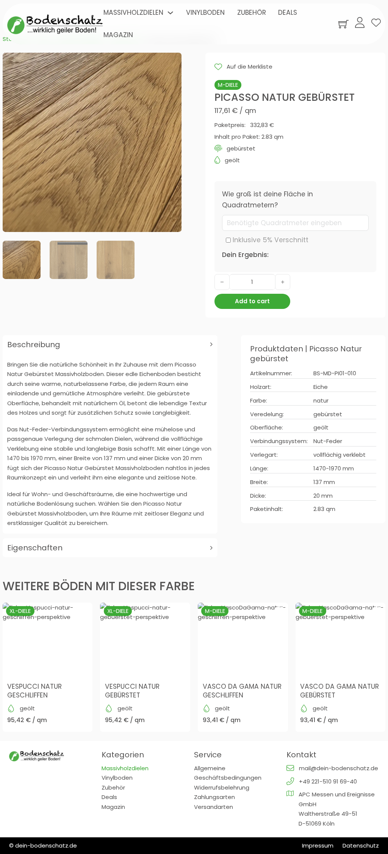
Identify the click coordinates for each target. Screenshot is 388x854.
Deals (287, 12)
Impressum (317, 845)
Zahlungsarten (214, 797)
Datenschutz (361, 845)
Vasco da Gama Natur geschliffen (242, 691)
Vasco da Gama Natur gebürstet (339, 691)
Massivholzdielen (133, 12)
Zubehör (251, 12)
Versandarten (213, 807)
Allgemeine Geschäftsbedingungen (227, 773)
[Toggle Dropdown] (170, 12)
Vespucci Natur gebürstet (132, 691)
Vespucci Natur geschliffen (34, 691)
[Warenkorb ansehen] (343, 24)
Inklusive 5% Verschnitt (270, 239)
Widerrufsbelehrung (221, 787)
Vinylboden (205, 12)
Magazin (118, 34)
